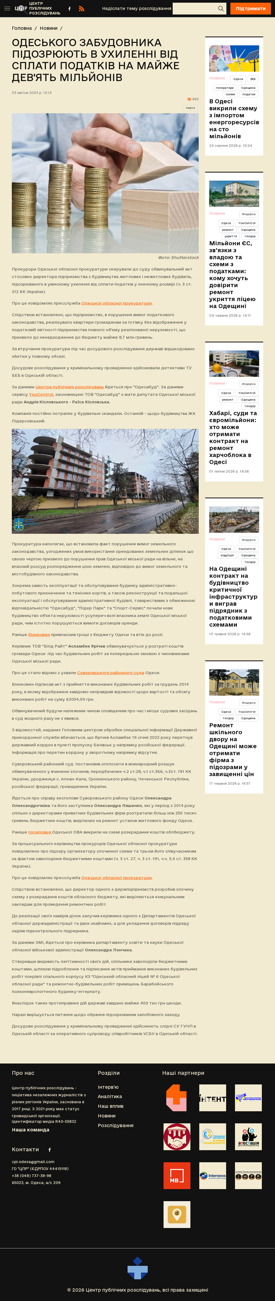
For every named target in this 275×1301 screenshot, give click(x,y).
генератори (225, 87)
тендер (249, 236)
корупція (227, 555)
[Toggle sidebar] (7, 8)
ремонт (228, 229)
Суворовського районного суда (110, 672)
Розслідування (115, 1125)
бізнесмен (39, 634)
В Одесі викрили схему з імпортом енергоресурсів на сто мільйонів (234, 118)
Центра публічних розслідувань (69, 387)
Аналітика (110, 1096)
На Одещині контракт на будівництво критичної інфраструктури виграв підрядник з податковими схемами (233, 596)
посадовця (40, 832)
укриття (231, 236)
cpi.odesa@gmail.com (33, 1162)
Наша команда (30, 1129)
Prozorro (248, 214)
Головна (22, 28)
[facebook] (69, 8)
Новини (48, 28)
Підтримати (251, 8)
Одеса (190, 108)
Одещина (248, 87)
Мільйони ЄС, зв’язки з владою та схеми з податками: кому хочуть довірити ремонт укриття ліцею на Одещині (232, 274)
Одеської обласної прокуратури (116, 303)
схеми (230, 94)
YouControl (41, 394)
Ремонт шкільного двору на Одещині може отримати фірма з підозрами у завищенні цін (233, 749)
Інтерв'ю (108, 1087)
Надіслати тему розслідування (136, 8)
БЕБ (253, 79)
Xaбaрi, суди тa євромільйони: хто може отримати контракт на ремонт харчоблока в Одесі (233, 437)
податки (249, 94)
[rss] (81, 8)
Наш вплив (111, 1106)
